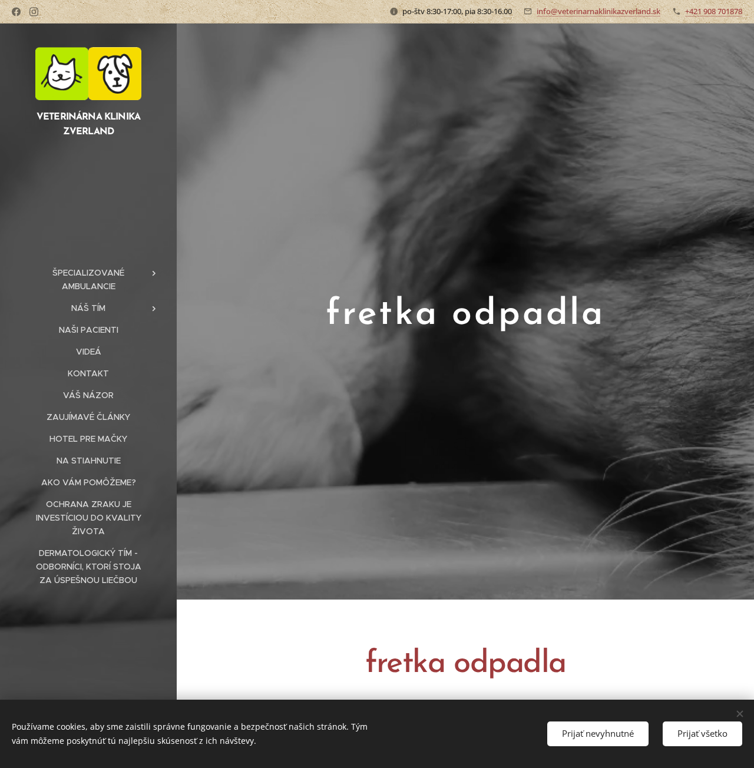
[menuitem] (88, 279)
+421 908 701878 (713, 11)
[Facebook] (16, 12)
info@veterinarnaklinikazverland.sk (598, 11)
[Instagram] (34, 12)
